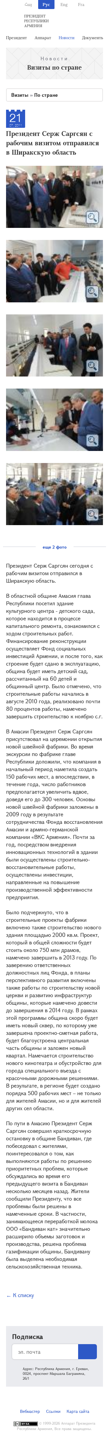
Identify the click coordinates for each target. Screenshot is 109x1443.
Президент (16, 37)
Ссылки (53, 1411)
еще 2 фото (55, 547)
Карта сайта (78, 1411)
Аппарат (43, 37)
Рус (46, 4)
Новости (66, 37)
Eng (64, 4)
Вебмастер (30, 1411)
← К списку (20, 1295)
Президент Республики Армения (36, 21)
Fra (81, 4)
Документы (93, 37)
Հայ (28, 4)
